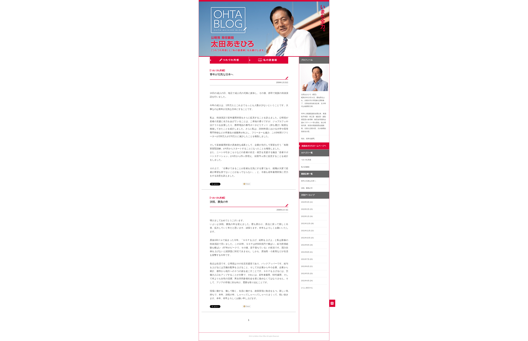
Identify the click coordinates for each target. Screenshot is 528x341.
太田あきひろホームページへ (314, 145)
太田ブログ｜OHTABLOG (229, 20)
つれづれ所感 (229, 60)
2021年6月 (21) (307, 266)
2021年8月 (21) (307, 252)
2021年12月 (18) (307, 223)
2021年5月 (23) (307, 274)
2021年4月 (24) (307, 281)
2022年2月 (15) (307, 209)
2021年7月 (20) (307, 259)
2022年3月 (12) (307, 202)
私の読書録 (268, 60)
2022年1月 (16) (307, 216)
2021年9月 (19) (307, 245)
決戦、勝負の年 (219, 201)
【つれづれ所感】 (217, 70)
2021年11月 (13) (307, 231)
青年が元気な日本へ (221, 74)
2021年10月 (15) (307, 238)
